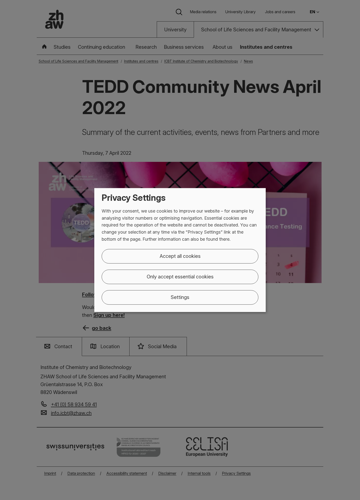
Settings (180, 297)
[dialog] (180, 250)
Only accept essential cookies (180, 277)
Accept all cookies (180, 256)
